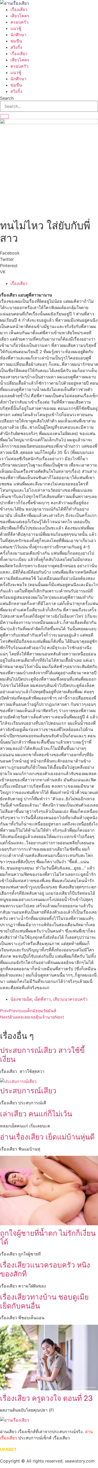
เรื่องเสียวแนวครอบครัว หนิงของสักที (45, 1269)
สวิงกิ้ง (16, 47)
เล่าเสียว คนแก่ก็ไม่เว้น (36, 1113)
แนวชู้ (15, 28)
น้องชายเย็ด (21, 999)
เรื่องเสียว (18, 9)
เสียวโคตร (19, 15)
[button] (49, 253)
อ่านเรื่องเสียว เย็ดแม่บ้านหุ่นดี (47, 1136)
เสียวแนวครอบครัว (70, 999)
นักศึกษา (18, 34)
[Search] (4, 116)
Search (7, 98)
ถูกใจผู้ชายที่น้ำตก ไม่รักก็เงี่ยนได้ (48, 1238)
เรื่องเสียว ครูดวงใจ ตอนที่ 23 (46, 1398)
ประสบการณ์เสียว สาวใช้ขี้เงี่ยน (42, 1055)
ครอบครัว (19, 22)
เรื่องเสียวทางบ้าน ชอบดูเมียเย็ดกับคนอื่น (44, 1301)
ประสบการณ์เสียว (28, 1090)
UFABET (8, 1449)
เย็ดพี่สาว (42, 999)
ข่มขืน (16, 41)
